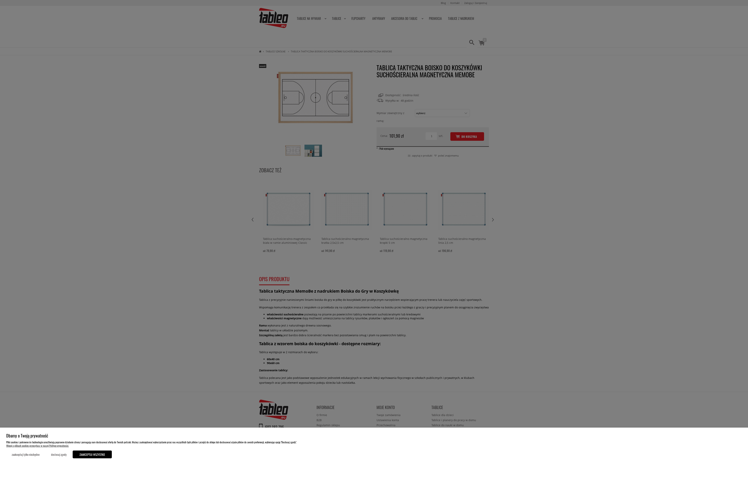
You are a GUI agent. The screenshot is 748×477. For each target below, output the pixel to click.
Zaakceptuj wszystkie (92, 454)
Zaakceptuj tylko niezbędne (26, 454)
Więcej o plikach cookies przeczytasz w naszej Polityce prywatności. (37, 446)
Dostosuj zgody (59, 454)
